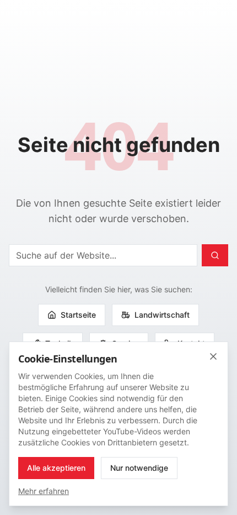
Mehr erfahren (43, 491)
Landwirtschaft (162, 314)
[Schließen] (213, 356)
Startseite (78, 314)
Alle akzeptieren (56, 467)
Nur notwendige (139, 467)
